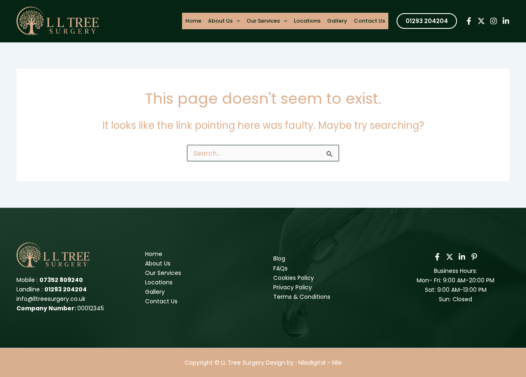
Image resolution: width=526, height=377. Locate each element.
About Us (220, 21)
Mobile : (49, 280)
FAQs (280, 268)
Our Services (263, 21)
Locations (307, 21)
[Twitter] (481, 21)
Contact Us (369, 21)
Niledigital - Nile (320, 362)
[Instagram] (493, 21)
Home (193, 21)
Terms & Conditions (301, 297)
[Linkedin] (506, 21)
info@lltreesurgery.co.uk (50, 299)
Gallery (337, 21)
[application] (236, 21)
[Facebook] (469, 21)
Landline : (51, 289)
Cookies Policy (293, 278)
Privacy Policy (292, 287)
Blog (279, 258)
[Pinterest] (474, 257)
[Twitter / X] (449, 257)
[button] (427, 21)
